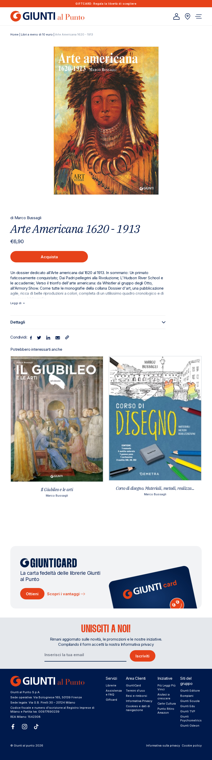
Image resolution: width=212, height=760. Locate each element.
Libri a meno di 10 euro (37, 34)
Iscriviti (142, 656)
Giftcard (111, 699)
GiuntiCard (133, 685)
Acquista (49, 256)
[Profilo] (176, 16)
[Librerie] (187, 16)
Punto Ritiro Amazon (165, 710)
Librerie (111, 685)
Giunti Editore (190, 690)
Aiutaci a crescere (163, 696)
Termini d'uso (135, 690)
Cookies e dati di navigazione (138, 708)
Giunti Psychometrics (191, 718)
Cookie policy (192, 745)
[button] (198, 16)
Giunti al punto (24, 745)
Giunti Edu (187, 706)
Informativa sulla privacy (163, 745)
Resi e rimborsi (136, 696)
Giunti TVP (187, 711)
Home (14, 34)
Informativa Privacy (139, 701)
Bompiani (186, 696)
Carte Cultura (166, 703)
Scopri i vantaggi (64, 593)
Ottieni (32, 593)
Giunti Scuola (190, 701)
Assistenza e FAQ (114, 692)
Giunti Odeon (189, 725)
